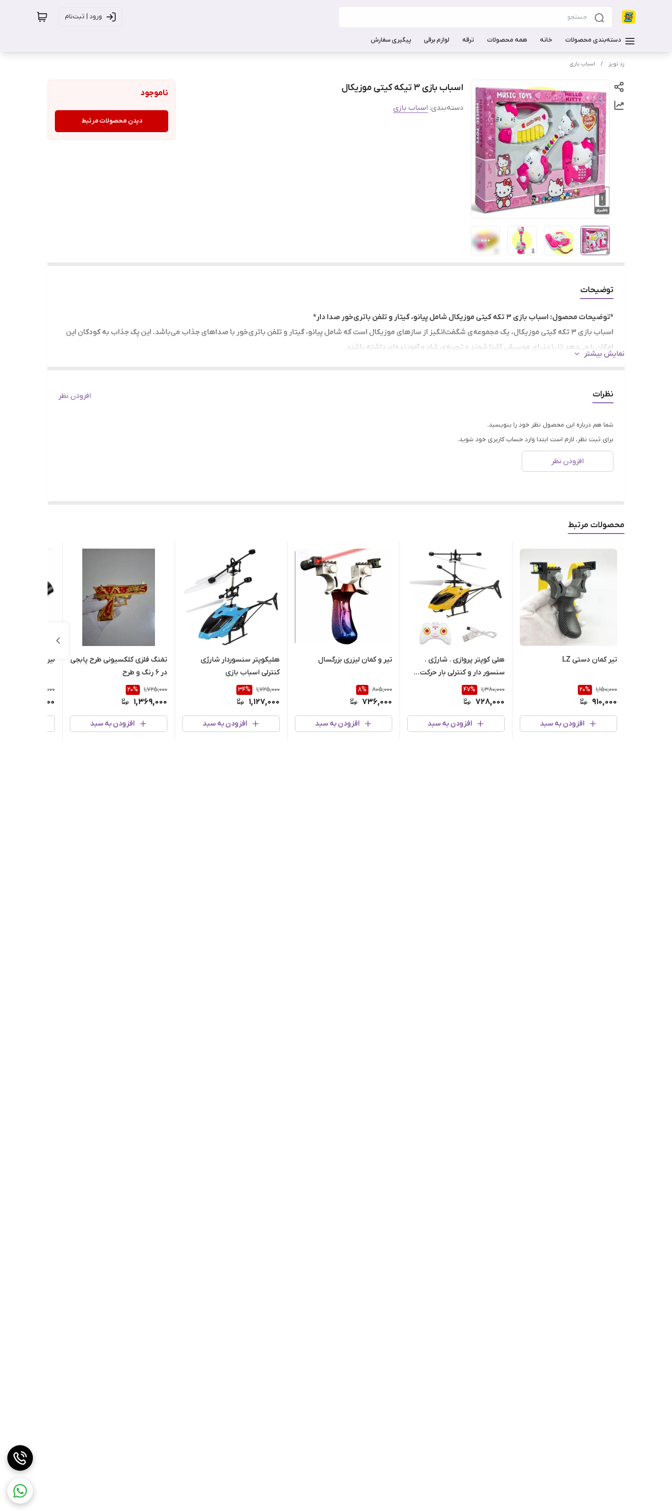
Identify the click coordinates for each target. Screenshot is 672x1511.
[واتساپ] (20, 1491)
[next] (58, 640)
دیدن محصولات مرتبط (111, 121)
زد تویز (616, 64)
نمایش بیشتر (604, 353)
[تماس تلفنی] (20, 1458)
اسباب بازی (582, 64)
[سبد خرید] (42, 16)
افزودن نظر (75, 395)
